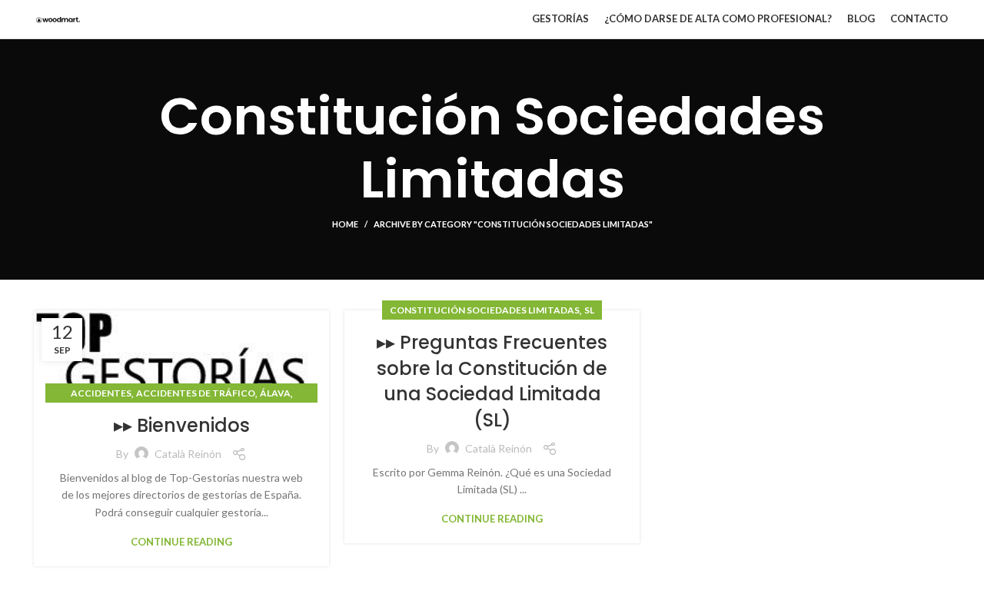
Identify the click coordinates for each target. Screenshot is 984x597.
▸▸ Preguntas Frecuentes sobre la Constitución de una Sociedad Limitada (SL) (492, 381)
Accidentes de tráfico (195, 393)
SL (589, 310)
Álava (275, 393)
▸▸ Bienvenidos (182, 425)
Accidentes (101, 393)
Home (345, 224)
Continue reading (181, 542)
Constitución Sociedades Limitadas (485, 310)
